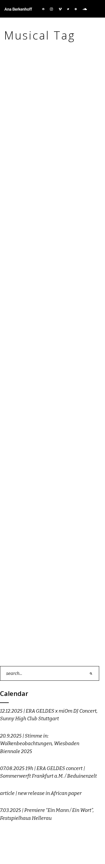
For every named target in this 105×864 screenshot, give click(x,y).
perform (55, 153)
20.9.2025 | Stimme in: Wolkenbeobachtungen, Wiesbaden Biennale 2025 (39, 743)
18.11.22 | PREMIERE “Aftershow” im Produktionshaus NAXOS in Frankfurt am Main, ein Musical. (52, 483)
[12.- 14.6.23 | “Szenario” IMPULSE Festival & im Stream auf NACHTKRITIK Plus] (52, 109)
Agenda (21, 153)
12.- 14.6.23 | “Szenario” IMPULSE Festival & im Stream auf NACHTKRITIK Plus (49, 170)
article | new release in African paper (41, 793)
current (38, 153)
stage (70, 153)
